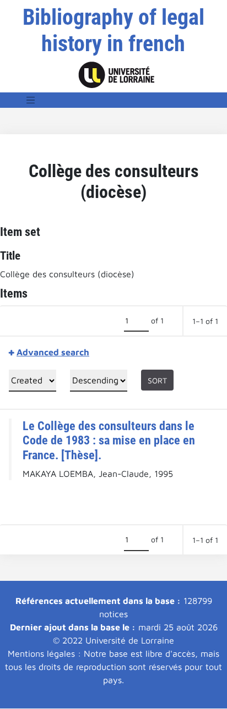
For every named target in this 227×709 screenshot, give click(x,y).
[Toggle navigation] (31, 100)
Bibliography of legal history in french (113, 30)
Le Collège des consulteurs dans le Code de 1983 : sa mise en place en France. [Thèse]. (109, 441)
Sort (157, 380)
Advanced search (53, 352)
